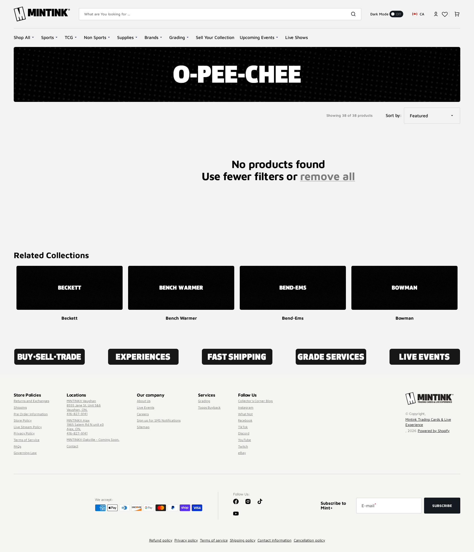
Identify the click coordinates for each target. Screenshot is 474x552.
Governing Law (25, 453)
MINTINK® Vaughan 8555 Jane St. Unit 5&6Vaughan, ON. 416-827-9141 (84, 407)
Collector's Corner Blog (255, 401)
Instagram (245, 407)
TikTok (243, 427)
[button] (436, 14)
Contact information (275, 540)
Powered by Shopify (434, 430)
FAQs (17, 446)
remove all (327, 176)
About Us (143, 401)
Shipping (20, 407)
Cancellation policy (309, 540)
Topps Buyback (209, 407)
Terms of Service (27, 440)
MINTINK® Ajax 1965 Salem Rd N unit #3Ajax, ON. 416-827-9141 (85, 426)
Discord (243, 433)
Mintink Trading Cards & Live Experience (428, 422)
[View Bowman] (404, 288)
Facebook (245, 420)
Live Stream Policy (28, 427)
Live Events (145, 407)
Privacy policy (186, 540)
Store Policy (23, 420)
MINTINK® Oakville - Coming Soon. (93, 439)
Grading (204, 401)
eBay (242, 453)
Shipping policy (242, 540)
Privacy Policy (24, 433)
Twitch (243, 446)
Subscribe (442, 505)
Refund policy (160, 540)
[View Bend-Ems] (293, 288)
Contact (72, 446)
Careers (143, 414)
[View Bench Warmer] (181, 288)
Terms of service (214, 540)
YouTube (244, 440)
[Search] (354, 14)
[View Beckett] (69, 288)
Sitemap (143, 427)
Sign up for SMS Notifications (158, 420)
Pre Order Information (31, 414)
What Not (245, 414)
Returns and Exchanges (31, 401)
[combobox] (220, 14)
